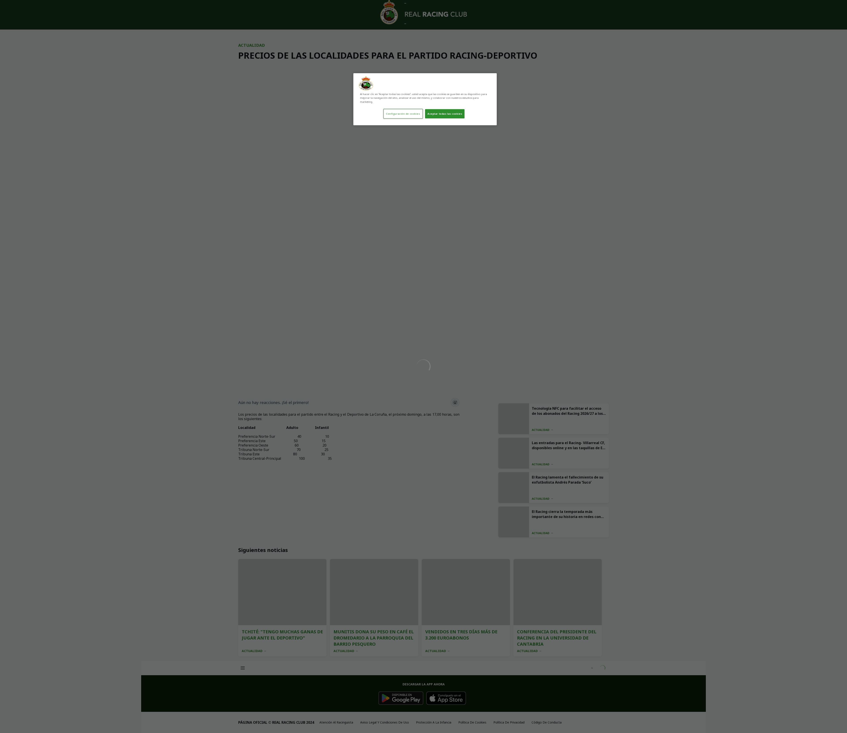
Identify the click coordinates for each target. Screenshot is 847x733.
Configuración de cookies (403, 113)
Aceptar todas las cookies (444, 113)
